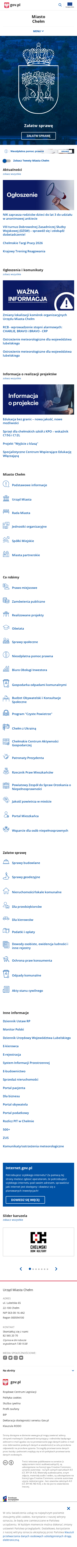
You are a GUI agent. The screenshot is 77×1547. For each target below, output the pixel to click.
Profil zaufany (11, 1409)
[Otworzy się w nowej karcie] (5, 1358)
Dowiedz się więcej (25, 1200)
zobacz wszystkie (12, 174)
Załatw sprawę (38, 136)
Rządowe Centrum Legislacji (20, 1392)
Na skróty (9, 1370)
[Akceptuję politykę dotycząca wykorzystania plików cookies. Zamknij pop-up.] (69, 1508)
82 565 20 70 (10, 1335)
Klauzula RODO (12, 1426)
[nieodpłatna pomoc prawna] (38, 151)
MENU (37, 31)
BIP (5, 1414)
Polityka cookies (12, 1397)
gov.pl (15, 1382)
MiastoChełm (38, 19)
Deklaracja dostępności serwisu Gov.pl (26, 1420)
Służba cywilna (12, 1403)
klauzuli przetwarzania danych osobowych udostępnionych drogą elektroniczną (38, 1536)
